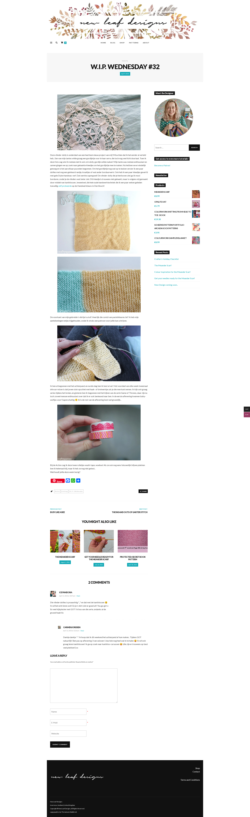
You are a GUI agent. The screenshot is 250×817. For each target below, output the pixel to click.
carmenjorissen (71, 627)
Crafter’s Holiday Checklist (166, 259)
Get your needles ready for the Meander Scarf (98, 558)
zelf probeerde (65, 186)
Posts (125, 61)
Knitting (64, 491)
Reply (78, 596)
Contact (196, 771)
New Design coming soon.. (166, 285)
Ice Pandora (65, 592)
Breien (57, 491)
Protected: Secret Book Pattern (132, 558)
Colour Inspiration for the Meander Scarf (172, 272)
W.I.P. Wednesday (76, 491)
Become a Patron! (162, 165)
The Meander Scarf (65, 557)
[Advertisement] (177, 312)
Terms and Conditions (190, 780)
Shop (197, 768)
